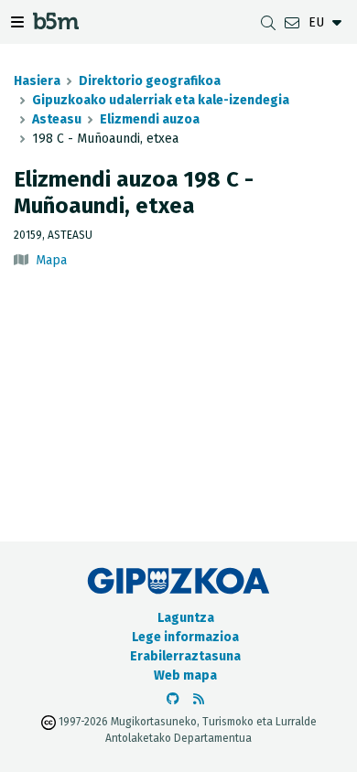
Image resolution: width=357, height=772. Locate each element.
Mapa (51, 260)
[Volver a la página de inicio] (56, 24)
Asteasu (56, 119)
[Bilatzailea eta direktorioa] (268, 22)
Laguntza (185, 618)
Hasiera (37, 81)
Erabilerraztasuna (185, 656)
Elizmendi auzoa (150, 119)
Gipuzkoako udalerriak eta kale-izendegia (160, 100)
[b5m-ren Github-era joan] (173, 699)
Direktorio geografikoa (150, 81)
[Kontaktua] (292, 22)
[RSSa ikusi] (198, 699)
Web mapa (185, 675)
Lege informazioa (185, 637)
